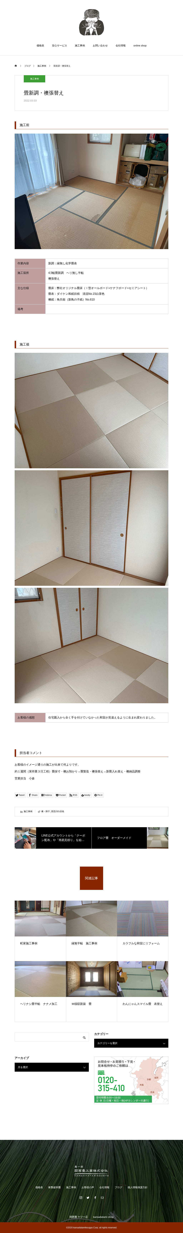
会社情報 (121, 45)
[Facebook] (95, 1197)
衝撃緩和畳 (54, 1187)
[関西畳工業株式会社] (91, 22)
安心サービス (59, 45)
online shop (140, 45)
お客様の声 (87, 1187)
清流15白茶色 (57, 811)
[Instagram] (81, 1197)
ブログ (118, 1187)
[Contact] (102, 1197)
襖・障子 (45, 811)
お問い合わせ (100, 45)
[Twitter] (88, 1197)
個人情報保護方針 (138, 1187)
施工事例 (80, 45)
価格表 (40, 45)
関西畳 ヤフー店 (79, 1216)
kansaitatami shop (103, 1216)
